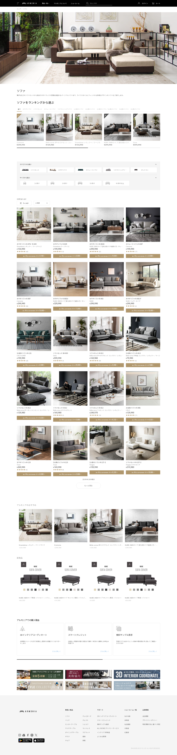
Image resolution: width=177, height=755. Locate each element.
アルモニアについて (60, 3)
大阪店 (126, 728)
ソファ (67, 716)
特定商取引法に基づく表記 (151, 724)
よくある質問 (101, 736)
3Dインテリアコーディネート (107, 716)
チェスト (85, 720)
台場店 (126, 720)
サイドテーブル (70, 728)
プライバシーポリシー (149, 720)
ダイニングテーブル (71, 732)
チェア (67, 740)
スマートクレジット (104, 720)
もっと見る (88, 486)
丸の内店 (127, 716)
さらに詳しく (56, 651)
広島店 (126, 732)
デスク (67, 736)
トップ (19, 9)
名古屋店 (127, 724)
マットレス (86, 728)
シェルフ (85, 724)
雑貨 (84, 736)
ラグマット (86, 732)
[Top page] (29, 5)
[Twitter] (36, 735)
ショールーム (75, 3)
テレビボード (87, 716)
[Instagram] (19, 735)
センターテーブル (71, 724)
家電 (84, 740)
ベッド (67, 720)
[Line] (32, 735)
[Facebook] (28, 735)
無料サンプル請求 (103, 724)
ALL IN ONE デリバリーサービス (108, 728)
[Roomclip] (24, 735)
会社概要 (145, 716)
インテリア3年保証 (103, 732)
